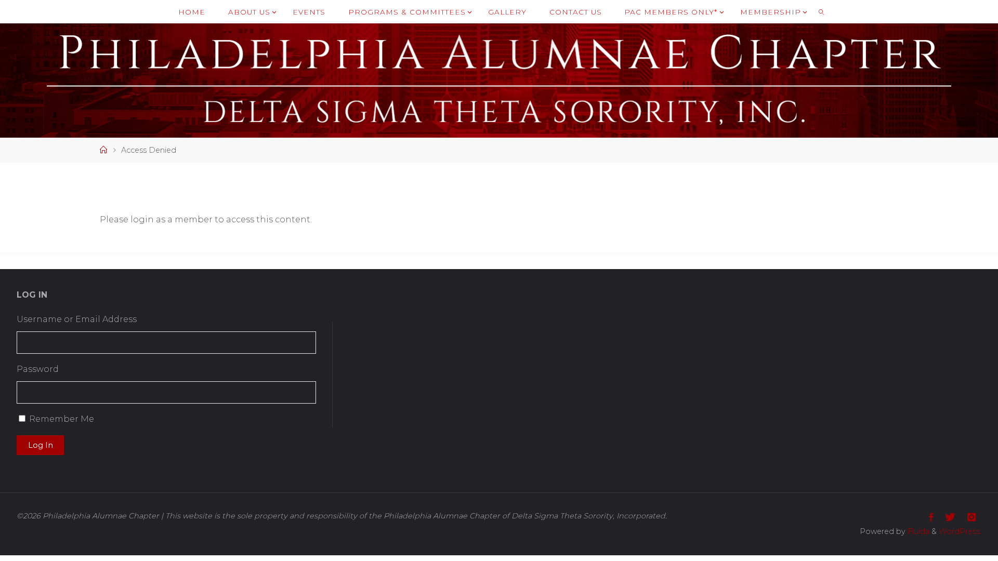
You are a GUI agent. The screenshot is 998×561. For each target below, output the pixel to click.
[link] (821, 11)
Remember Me (61, 419)
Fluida (917, 531)
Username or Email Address (77, 319)
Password (38, 369)
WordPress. (960, 531)
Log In (40, 445)
